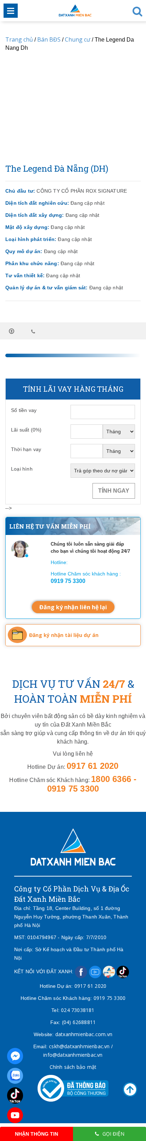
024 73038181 (77, 1010)
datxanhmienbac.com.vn (83, 1034)
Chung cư (77, 39)
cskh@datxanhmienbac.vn (79, 1046)
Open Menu (11, 11)
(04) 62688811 (79, 1022)
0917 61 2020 (90, 985)
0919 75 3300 (109, 998)
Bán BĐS (49, 39)
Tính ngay (113, 491)
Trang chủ (19, 39)
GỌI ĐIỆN (113, 1133)
